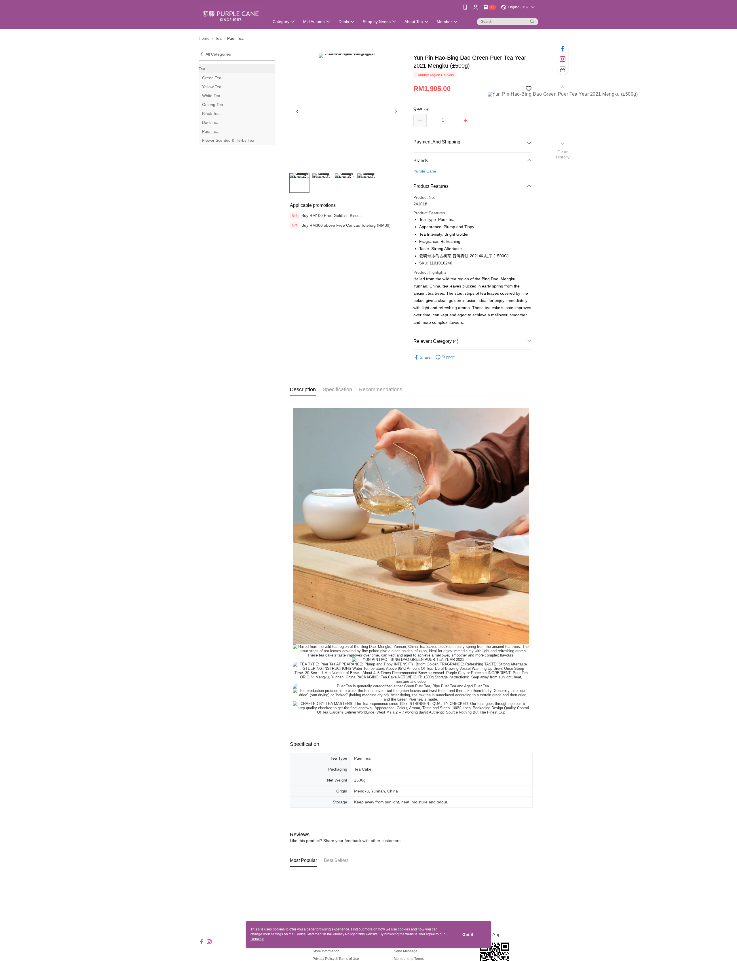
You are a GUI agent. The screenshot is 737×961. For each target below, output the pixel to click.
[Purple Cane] (231, 15)
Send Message (405, 951)
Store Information (326, 951)
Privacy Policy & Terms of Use (336, 959)
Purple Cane (424, 171)
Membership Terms (409, 959)
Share (425, 357)
